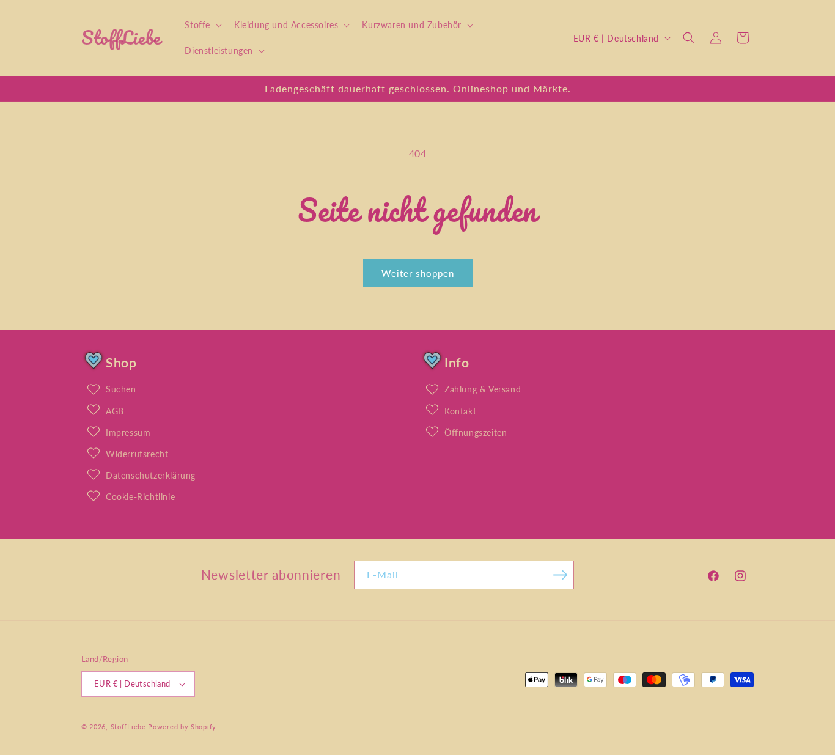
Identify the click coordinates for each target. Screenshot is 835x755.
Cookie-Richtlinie (140, 497)
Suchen (121, 389)
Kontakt (460, 411)
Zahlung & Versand (482, 389)
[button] (202, 25)
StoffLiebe (128, 727)
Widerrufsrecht (137, 454)
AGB (115, 411)
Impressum (128, 432)
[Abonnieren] (559, 575)
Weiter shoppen (417, 273)
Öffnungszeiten (475, 432)
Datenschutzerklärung (151, 475)
